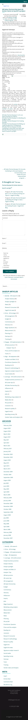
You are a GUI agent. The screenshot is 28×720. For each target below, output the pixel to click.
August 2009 (7, 480)
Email (4, 243)
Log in (5, 676)
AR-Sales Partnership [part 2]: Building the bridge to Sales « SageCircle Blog (15, 199)
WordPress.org (8, 684)
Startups (7, 336)
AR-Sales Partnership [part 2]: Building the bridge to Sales (14, 118)
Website (4, 248)
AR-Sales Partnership (11, 385)
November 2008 (8, 506)
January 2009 (7, 500)
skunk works (21, 55)
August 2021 (7, 437)
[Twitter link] (11, 713)
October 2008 (7, 509)
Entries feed (7, 679)
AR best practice (9, 345)
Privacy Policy (14, 693)
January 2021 (7, 451)
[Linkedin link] (14, 713)
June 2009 (6, 486)
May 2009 (6, 489)
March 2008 (7, 529)
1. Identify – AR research (10, 296)
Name (4, 238)
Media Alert (8, 400)
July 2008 (6, 518)
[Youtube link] (16, 713)
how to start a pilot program (11, 19)
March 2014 (7, 469)
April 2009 (6, 492)
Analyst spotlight (9, 301)
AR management (9, 316)
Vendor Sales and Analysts (12, 417)
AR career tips (9, 382)
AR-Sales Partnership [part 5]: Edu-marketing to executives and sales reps (13, 127)
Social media (8, 374)
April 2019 (6, 466)
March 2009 (7, 495)
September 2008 (8, 512)
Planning (7, 333)
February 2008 (8, 532)
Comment (5, 219)
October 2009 (7, 474)
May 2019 (6, 463)
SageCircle (8, 411)
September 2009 (8, 477)
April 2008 (6, 526)
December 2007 (8, 538)
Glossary (7, 325)
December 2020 (8, 454)
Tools (6, 353)
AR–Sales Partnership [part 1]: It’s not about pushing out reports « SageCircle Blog (14, 193)
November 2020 (8, 457)
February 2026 (8, 425)
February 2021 (8, 448)
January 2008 (7, 535)
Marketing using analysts (12, 397)
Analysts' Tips (10, 348)
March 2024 (7, 434)
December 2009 (8, 471)
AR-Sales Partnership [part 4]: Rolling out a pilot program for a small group (13, 124)
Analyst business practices (12, 379)
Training (7, 339)
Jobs (6, 394)
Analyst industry (9, 299)
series (15, 104)
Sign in (25, 1)
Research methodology (11, 368)
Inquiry (7, 391)
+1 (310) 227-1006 (14, 706)
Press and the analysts (11, 351)
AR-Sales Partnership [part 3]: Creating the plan (13, 121)
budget (7, 319)
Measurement (9, 330)
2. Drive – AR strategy (10, 313)
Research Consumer (11, 307)
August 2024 (7, 431)
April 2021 (6, 443)
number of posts (7, 109)
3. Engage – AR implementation (12, 342)
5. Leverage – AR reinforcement (12, 377)
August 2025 (7, 428)
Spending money (10, 414)
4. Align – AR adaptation (10, 356)
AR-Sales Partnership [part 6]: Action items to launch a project (12, 130)
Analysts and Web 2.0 (11, 359)
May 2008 (6, 524)
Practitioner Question (11, 362)
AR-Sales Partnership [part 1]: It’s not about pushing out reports (12, 115)
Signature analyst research (12, 371)
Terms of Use (14, 692)
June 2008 (6, 521)
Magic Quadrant (9, 327)
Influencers (8, 388)
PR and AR (8, 403)
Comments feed (8, 682)
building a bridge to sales (10, 18)
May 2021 (6, 440)
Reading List (8, 365)
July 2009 (6, 483)
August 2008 (7, 515)
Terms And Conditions (14, 690)
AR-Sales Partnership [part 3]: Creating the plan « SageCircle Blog (15, 205)
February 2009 (8, 498)
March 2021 (7, 445)
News (6, 304)
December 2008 (8, 503)
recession (8, 405)
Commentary (8, 322)
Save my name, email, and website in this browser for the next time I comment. (6, 260)
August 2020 (7, 460)
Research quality (9, 408)
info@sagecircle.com (14, 700)
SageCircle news (9, 310)
